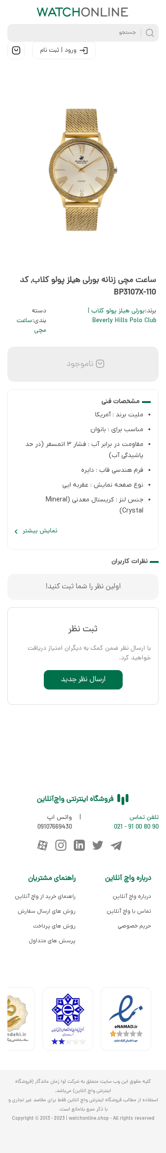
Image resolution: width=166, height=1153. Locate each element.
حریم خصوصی (134, 926)
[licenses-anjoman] (71, 1021)
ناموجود (79, 364)
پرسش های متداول (52, 941)
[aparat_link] (42, 845)
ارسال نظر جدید (83, 679)
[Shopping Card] (16, 50)
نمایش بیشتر (40, 531)
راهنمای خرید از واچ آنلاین (45, 896)
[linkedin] (79, 845)
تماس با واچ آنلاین (129, 911)
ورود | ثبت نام (58, 50)
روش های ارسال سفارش (47, 911)
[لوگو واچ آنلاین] (83, 12)
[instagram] (60, 845)
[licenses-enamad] (130, 1021)
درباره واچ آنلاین (132, 896)
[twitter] (97, 845)
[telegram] (116, 845)
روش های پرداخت (54, 926)
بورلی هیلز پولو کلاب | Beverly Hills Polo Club (122, 316)
